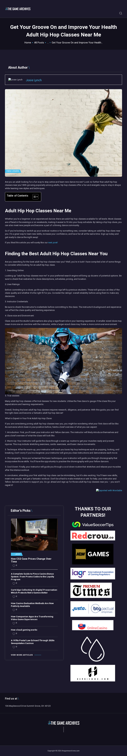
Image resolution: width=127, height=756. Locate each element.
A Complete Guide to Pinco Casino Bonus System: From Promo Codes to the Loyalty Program (32, 577)
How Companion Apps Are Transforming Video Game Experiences (32, 618)
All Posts (39, 42)
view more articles (22, 655)
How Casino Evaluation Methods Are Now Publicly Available (32, 604)
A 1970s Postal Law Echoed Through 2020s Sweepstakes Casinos (32, 641)
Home (27, 42)
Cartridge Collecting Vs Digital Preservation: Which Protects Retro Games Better (34, 591)
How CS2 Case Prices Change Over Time (31, 560)
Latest (18, 554)
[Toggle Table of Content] (34, 197)
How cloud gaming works (24, 630)
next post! (53, 242)
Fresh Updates (12, 171)
